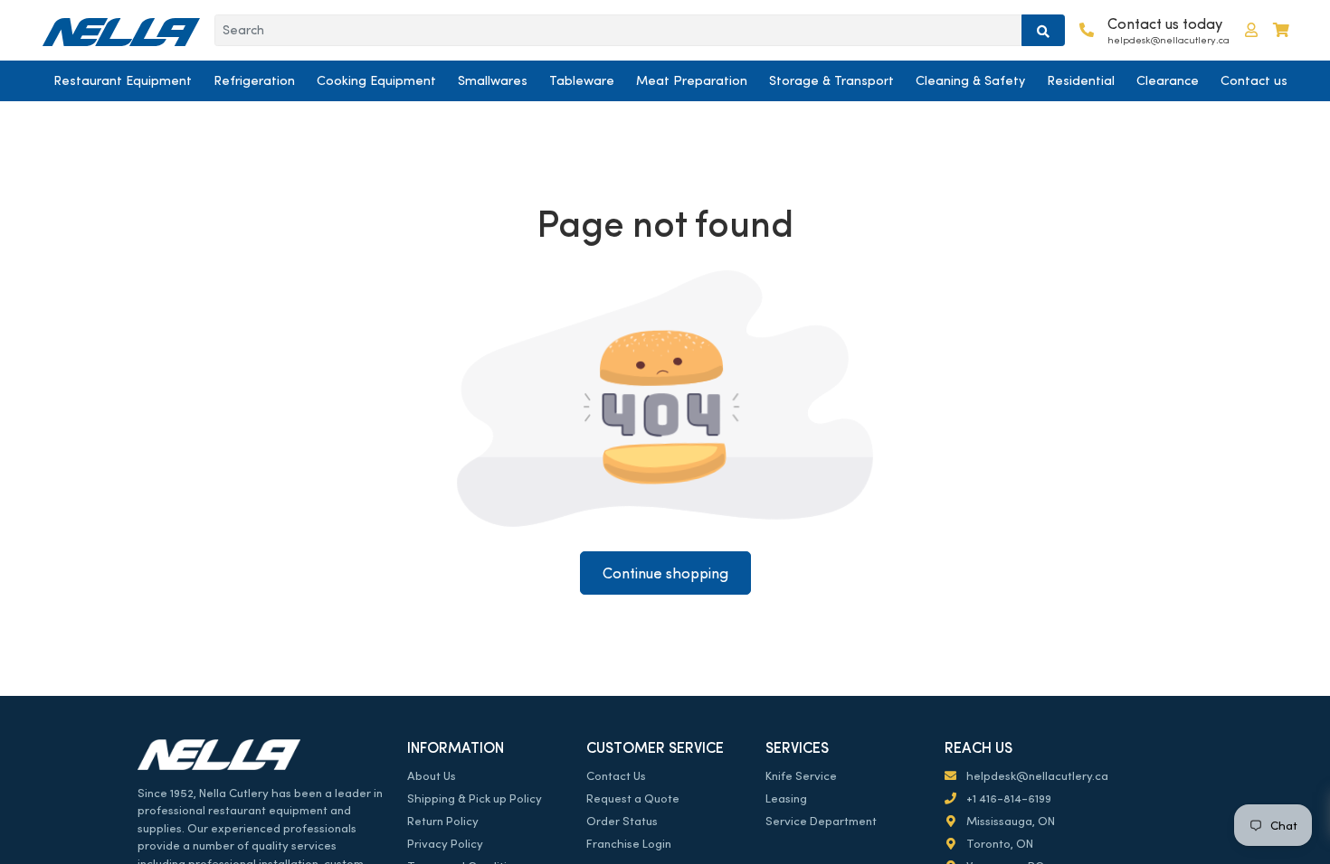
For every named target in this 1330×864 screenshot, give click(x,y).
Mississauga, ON (1009, 821)
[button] (1251, 30)
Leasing (786, 798)
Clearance (1167, 80)
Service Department (821, 821)
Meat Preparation (691, 80)
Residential (1081, 80)
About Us (431, 776)
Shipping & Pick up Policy (474, 798)
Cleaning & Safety (970, 80)
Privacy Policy (445, 843)
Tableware (581, 80)
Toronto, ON (998, 843)
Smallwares (492, 80)
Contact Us (616, 776)
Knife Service (801, 776)
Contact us (1254, 80)
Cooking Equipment (376, 80)
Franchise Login (628, 843)
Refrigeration (254, 80)
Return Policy (443, 821)
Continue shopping (665, 573)
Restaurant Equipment (122, 80)
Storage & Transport (831, 80)
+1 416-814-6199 (1007, 798)
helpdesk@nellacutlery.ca (1036, 776)
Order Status (622, 821)
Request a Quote (632, 798)
